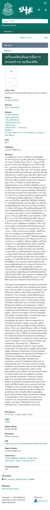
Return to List (25, 37)
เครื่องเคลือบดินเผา (12, 119)
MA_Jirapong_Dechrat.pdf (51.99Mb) (19, 479)
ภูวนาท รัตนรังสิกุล (12, 107)
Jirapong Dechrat (12, 117)
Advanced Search (9, 25)
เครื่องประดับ (10, 125)
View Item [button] (8, 31)
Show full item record (10, 488)
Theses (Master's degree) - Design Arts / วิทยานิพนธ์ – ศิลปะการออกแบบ (21, 459)
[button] (39, 9)
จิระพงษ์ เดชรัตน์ (11, 100)
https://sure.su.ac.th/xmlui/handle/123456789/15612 (26, 443)
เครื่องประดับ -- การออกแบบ (16, 127)
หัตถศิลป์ (8, 130)
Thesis (7, 421)
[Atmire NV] (41, 500)
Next (46, 37)
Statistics (7, 50)
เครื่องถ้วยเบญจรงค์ (12, 122)
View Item (8, 45)
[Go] (45, 21)
